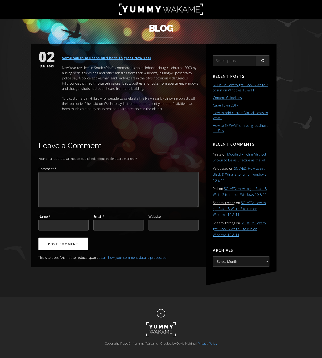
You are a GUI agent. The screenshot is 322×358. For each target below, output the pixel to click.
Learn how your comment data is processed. (133, 257)
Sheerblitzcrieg (224, 203)
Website (155, 216)
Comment (47, 169)
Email (98, 216)
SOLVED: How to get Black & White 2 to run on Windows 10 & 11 (239, 174)
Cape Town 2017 (225, 105)
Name (44, 216)
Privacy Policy (207, 343)
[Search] (262, 60)
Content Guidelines (227, 97)
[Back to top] (161, 313)
